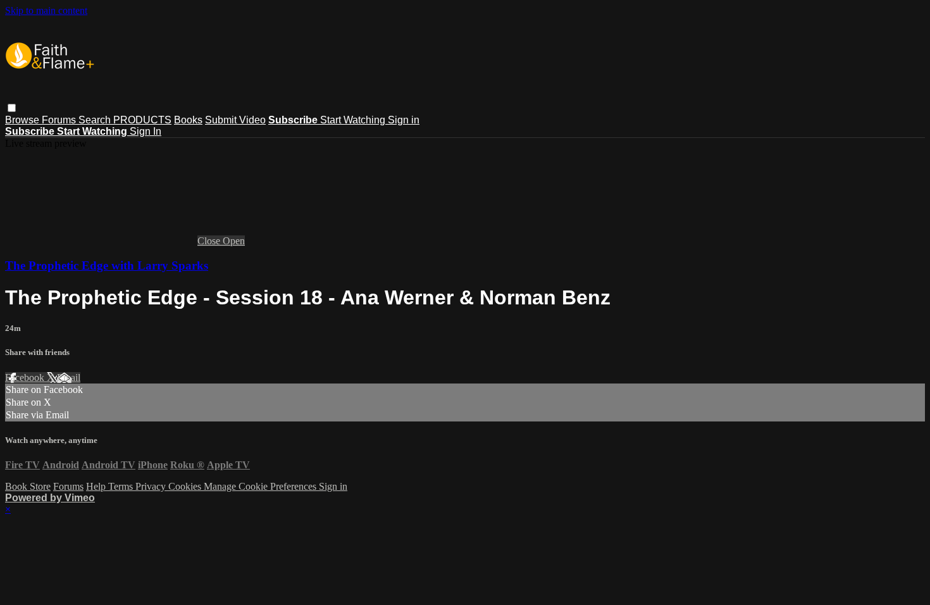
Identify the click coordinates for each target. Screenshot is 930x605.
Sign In (145, 131)
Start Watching (354, 120)
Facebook (26, 377)
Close (210, 240)
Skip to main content (46, 10)
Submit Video (235, 120)
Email (68, 377)
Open (234, 240)
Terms (121, 486)
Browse (23, 120)
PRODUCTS (142, 120)
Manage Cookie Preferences (261, 486)
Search (95, 120)
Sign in (403, 120)
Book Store (28, 486)
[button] (12, 108)
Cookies (186, 486)
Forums (60, 120)
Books (188, 120)
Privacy (151, 486)
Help (97, 486)
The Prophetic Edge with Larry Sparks (106, 265)
